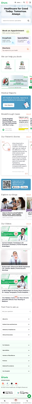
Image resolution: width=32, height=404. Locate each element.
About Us (5, 319)
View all (28, 114)
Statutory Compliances (9, 329)
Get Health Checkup (27, 402)
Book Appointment (15, 402)
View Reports (9, 105)
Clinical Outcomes (8, 334)
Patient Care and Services (10, 324)
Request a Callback (5, 402)
